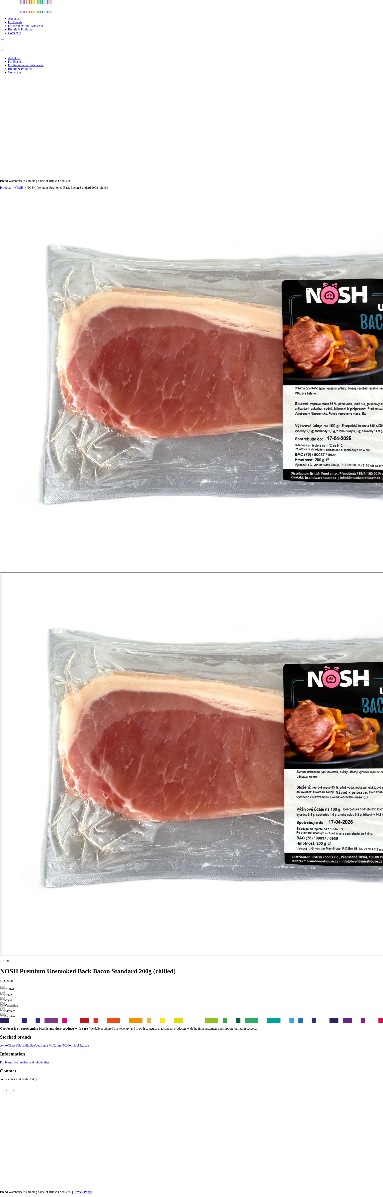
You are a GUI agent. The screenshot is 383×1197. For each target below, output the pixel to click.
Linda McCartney (51, 1045)
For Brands (15, 22)
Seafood (35, 1045)
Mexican (83, 1045)
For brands (7, 1062)
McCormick (70, 1045)
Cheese (12, 1045)
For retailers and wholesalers (31, 1062)
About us (14, 18)
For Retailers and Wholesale (25, 25)
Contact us (14, 33)
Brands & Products (20, 29)
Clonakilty (23, 1045)
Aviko (4, 1045)
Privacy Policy (83, 1192)
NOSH (19, 187)
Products (5, 187)
